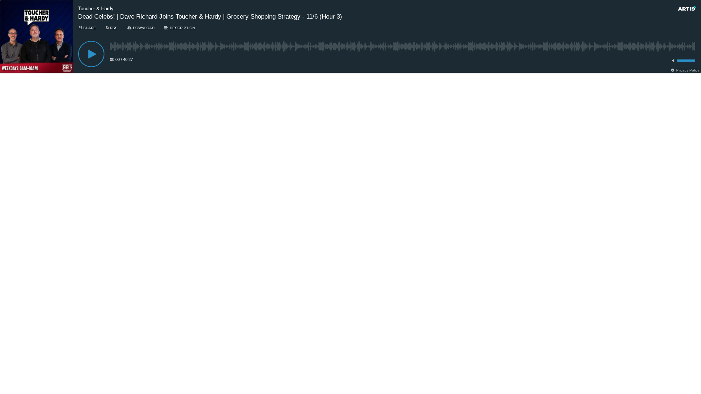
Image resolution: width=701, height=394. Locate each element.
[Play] (91, 54)
